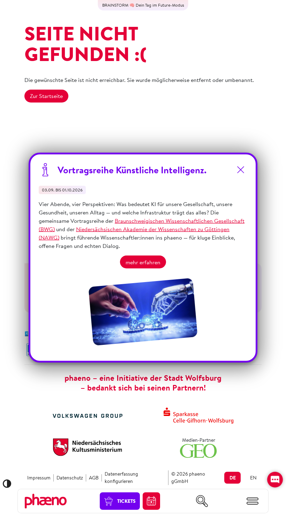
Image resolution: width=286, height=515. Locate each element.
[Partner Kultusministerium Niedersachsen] (87, 446)
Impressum (39, 477)
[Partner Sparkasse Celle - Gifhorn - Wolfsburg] (198, 415)
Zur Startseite (46, 96)
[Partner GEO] (198, 450)
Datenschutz (70, 477)
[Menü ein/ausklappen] (252, 501)
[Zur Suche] (202, 501)
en (253, 477)
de (232, 477)
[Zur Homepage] (46, 500)
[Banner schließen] (240, 169)
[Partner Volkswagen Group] (87, 415)
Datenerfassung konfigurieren (121, 477)
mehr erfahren (143, 262)
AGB (94, 477)
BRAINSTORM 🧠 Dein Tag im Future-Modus (143, 5)
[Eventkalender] (151, 501)
